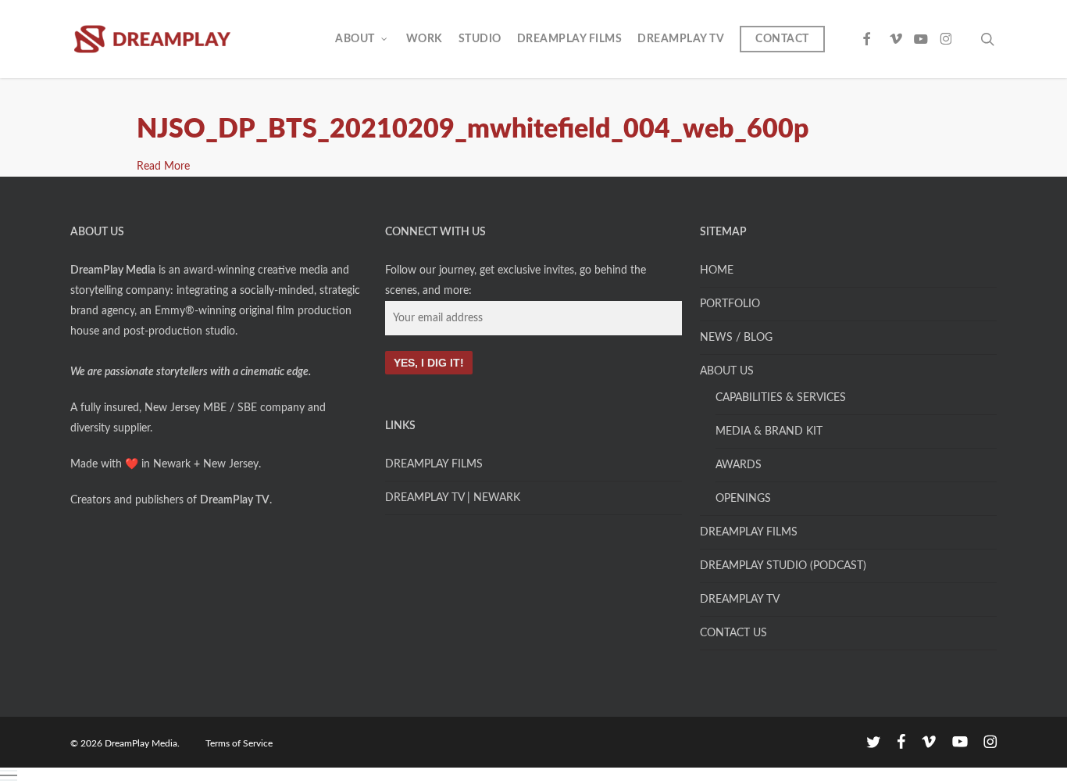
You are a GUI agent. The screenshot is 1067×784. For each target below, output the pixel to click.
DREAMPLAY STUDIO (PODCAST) (783, 565)
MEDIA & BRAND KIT (769, 431)
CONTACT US (733, 633)
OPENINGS (743, 498)
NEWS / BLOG (736, 337)
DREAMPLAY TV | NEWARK (452, 497)
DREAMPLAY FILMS (434, 464)
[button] (533, 776)
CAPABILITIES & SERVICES (780, 397)
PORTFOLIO (730, 304)
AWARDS (738, 465)
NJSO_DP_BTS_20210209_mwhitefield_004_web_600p (473, 129)
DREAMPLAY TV (740, 599)
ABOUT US (727, 371)
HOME (716, 270)
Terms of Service (239, 743)
